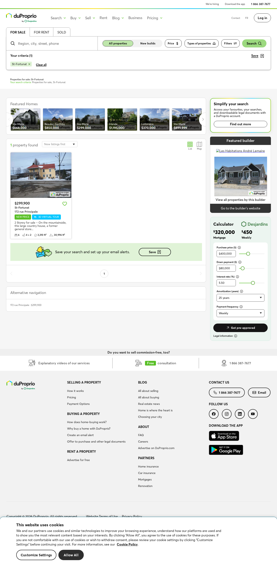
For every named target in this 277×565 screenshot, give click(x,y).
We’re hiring (212, 3)
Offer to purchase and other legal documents (96, 441)
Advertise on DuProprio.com (156, 448)
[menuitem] (101, 394)
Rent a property (81, 451)
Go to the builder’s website (240, 208)
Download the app (235, 3)
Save (152, 252)
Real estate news (149, 404)
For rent (41, 32)
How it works (75, 391)
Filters (228, 43)
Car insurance (147, 473)
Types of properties (199, 43)
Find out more (240, 124)
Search (252, 43)
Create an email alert (80, 435)
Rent (103, 17)
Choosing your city (150, 417)
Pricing (71, 397)
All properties (118, 43)
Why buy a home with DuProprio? (88, 428)
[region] (138, 541)
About (143, 427)
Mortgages (145, 479)
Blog (142, 382)
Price (171, 43)
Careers (143, 441)
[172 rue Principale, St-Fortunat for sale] (41, 175)
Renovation (145, 486)
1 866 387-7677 (260, 4)
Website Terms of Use (102, 516)
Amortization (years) (228, 291)
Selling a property (84, 382)
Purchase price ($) (226, 247)
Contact (235, 17)
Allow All (71, 555)
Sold (61, 32)
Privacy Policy (132, 516)
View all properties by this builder (240, 200)
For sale (18, 32)
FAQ (141, 435)
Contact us (219, 382)
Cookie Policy (127, 544)
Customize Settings (36, 555)
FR (246, 17)
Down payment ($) (227, 262)
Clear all (41, 64)
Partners (146, 458)
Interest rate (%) (226, 276)
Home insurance (148, 466)
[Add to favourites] (64, 204)
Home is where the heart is (155, 410)
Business (135, 17)
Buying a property (83, 414)
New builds (147, 43)
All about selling (148, 391)
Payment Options (78, 404)
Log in (262, 18)
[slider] (248, 254)
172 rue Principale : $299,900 (25, 305)
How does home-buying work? (86, 422)
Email (262, 392)
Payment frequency (227, 306)
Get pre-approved (243, 328)
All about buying (148, 397)
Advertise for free (78, 460)
